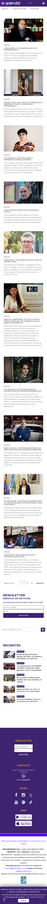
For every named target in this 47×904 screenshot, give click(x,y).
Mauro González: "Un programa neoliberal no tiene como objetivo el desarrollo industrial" (23, 449)
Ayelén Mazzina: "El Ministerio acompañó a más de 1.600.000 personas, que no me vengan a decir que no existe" (23, 502)
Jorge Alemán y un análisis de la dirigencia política (21, 211)
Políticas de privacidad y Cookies (12, 841)
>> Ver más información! (34, 897)
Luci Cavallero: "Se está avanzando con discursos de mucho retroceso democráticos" (23, 390)
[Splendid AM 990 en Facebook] (16, 795)
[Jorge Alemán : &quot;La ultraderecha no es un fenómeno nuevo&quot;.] (23, 30)
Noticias (7, 45)
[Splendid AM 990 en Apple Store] (23, 824)
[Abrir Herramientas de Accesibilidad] (4, 899)
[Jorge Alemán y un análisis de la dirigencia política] (23, 193)
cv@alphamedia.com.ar (23, 871)
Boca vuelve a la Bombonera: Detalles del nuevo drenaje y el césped (29, 680)
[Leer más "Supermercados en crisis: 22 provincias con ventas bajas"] (9, 689)
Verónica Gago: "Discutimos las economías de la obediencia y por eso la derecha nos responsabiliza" (23, 104)
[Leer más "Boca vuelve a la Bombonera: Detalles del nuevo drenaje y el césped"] (9, 677)
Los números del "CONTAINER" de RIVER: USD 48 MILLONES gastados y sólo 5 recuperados (29, 668)
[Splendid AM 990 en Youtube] (16, 802)
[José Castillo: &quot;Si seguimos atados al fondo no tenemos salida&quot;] (23, 242)
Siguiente (40, 583)
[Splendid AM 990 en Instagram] (24, 795)
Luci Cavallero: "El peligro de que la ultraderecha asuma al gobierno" (18, 159)
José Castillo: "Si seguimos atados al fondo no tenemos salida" (23, 261)
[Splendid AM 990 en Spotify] (24, 802)
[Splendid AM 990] (10, 3)
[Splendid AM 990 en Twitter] (31, 795)
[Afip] (23, 880)
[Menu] (43, 3)
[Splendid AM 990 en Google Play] (23, 817)
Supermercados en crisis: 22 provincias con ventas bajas (28, 690)
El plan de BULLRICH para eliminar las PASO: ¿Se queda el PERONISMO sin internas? (29, 656)
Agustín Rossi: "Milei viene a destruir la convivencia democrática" (20, 556)
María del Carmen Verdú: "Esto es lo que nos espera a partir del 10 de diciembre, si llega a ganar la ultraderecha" (22, 321)
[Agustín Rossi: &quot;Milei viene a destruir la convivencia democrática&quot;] (23, 537)
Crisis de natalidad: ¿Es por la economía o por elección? (28, 700)
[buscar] (43, 630)
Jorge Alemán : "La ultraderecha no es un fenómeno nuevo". (20, 49)
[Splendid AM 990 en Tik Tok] (31, 802)
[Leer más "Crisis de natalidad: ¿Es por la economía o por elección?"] (9, 699)
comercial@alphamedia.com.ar (14, 868)
